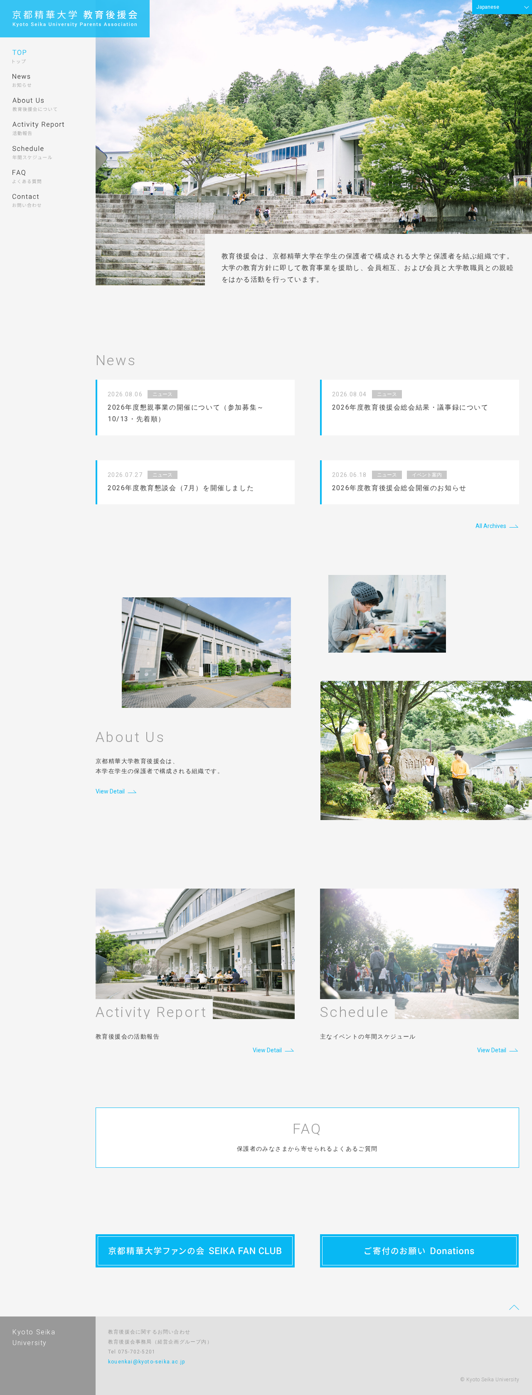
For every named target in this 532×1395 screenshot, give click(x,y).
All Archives (490, 526)
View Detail (110, 791)
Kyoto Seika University (34, 1337)
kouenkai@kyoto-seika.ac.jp (146, 1362)
